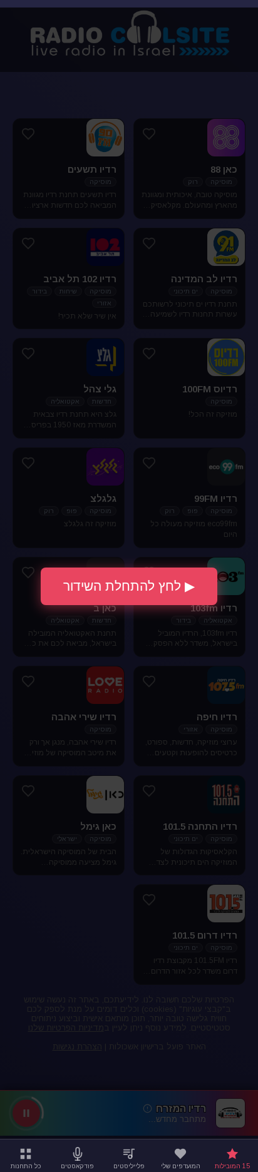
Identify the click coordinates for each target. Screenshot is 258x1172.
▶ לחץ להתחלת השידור (129, 586)
